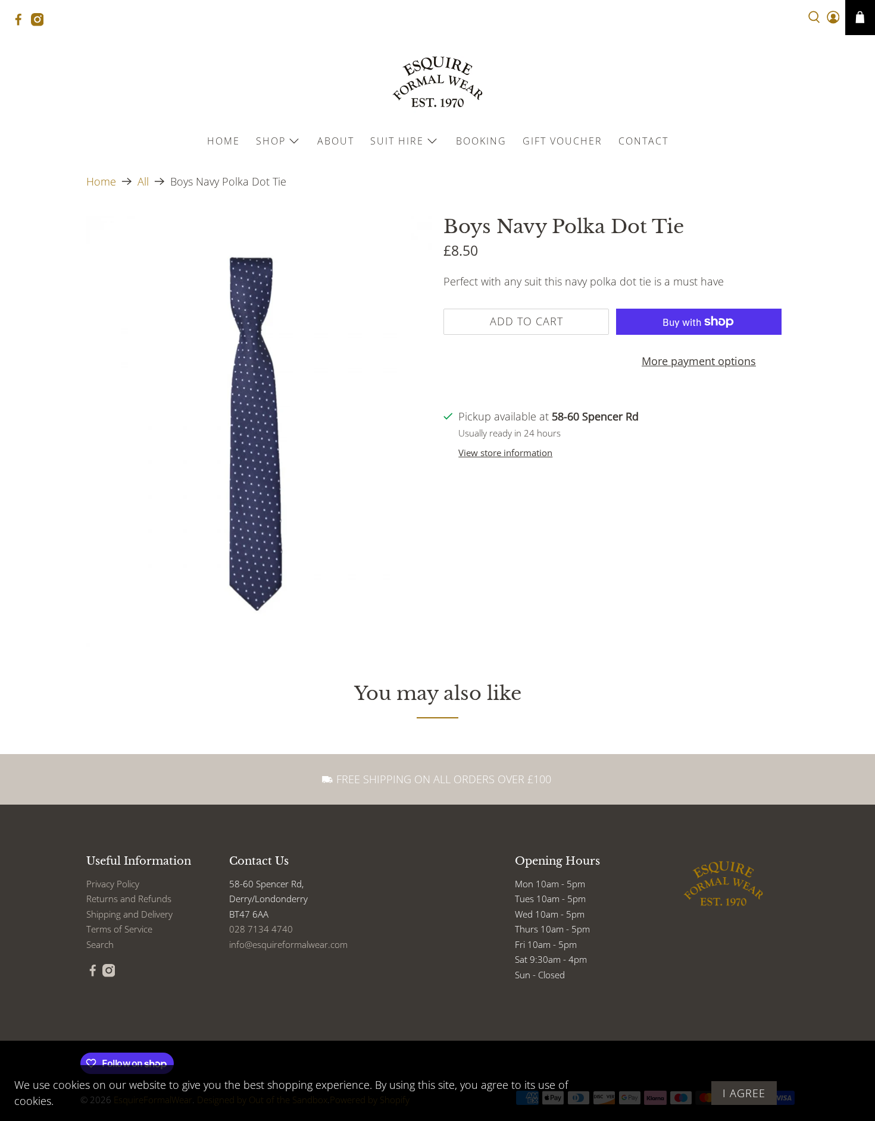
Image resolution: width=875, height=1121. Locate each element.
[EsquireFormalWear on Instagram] (40, 23)
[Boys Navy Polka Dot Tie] (259, 431)
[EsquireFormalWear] (437, 82)
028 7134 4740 (261, 929)
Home (223, 140)
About (335, 140)
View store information (505, 453)
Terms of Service (119, 929)
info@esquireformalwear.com (288, 944)
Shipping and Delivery (129, 914)
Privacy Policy (112, 884)
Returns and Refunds (128, 899)
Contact (643, 140)
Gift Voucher (562, 140)
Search (100, 944)
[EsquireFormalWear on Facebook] (21, 23)
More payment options (699, 361)
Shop (271, 140)
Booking (481, 140)
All (143, 181)
